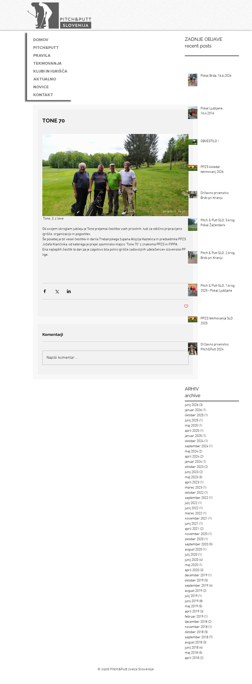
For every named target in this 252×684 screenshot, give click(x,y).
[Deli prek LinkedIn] (68, 291)
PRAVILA (42, 55)
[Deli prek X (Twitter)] (56, 291)
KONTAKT (43, 94)
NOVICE (41, 87)
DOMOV (40, 39)
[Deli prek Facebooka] (44, 291)
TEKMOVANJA (47, 63)
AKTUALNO (44, 79)
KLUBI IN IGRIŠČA (50, 71)
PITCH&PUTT (46, 47)
